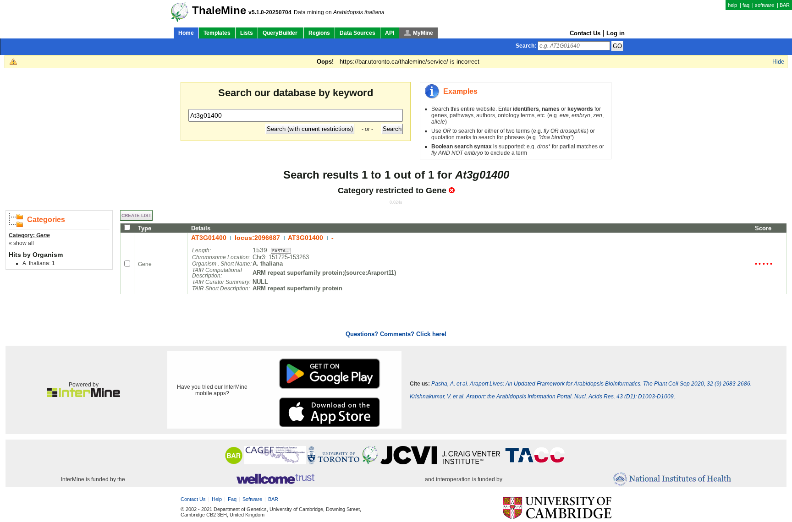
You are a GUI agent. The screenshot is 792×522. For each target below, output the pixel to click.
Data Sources (357, 33)
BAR (785, 5)
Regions (319, 33)
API (389, 33)
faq (745, 5)
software (764, 5)
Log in (615, 33)
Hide (778, 61)
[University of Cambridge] (557, 508)
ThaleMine (219, 10)
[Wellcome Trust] (275, 479)
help (732, 5)
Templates (217, 33)
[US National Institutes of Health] (672, 479)
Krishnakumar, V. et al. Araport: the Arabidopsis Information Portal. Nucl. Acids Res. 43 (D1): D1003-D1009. (542, 396)
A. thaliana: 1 (38, 263)
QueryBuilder (281, 33)
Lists (246, 33)
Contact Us (585, 33)
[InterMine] (83, 395)
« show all (21, 243)
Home (186, 33)
